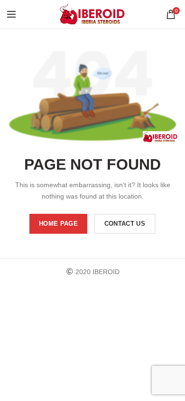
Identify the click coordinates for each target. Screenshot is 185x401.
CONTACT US (124, 223)
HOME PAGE (58, 223)
